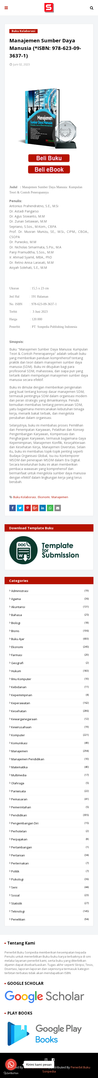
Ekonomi (44, 497)
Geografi (50, 663)
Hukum (50, 671)
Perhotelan (50, 831)
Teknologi (50, 911)
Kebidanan (50, 687)
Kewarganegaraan (50, 719)
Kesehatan (50, 711)
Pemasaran (50, 799)
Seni (50, 887)
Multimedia (50, 775)
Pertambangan (50, 847)
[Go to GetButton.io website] (11, 1073)
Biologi (50, 623)
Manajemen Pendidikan (50, 759)
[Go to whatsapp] (11, 1064)
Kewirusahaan (50, 727)
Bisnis (50, 631)
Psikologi (50, 879)
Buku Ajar (50, 639)
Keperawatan (50, 703)
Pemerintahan (50, 807)
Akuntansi (50, 607)
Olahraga (50, 783)
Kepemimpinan (50, 695)
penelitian (50, 919)
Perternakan (50, 863)
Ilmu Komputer (50, 679)
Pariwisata (50, 791)
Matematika (50, 767)
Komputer (50, 735)
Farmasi (50, 655)
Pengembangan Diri (50, 823)
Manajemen (60, 497)
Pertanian (50, 855)
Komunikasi (50, 743)
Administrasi (50, 591)
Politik (50, 871)
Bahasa (50, 615)
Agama (50, 599)
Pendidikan (50, 815)
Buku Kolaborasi (24, 497)
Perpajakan (50, 839)
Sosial (50, 895)
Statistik (50, 903)
